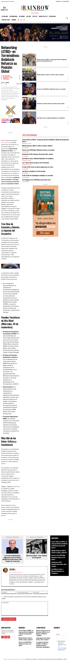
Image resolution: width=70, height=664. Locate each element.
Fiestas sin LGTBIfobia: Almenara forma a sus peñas (51, 89)
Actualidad (6, 76)
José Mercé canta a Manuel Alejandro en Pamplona (51, 118)
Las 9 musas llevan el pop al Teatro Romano (35, 163)
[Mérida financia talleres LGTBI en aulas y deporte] (29, 74)
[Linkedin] (21, 527)
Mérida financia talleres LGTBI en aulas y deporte (50, 74)
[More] (29, 527)
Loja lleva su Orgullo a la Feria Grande (33, 171)
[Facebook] (10, 126)
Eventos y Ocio (7, 77)
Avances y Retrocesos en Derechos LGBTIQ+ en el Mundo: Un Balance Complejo (43, 633)
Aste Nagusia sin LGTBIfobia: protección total (36, 180)
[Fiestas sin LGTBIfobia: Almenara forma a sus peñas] (29, 88)
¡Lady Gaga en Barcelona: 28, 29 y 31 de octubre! (43, 639)
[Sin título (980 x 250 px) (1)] (10, 120)
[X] (14, 126)
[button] (67, 18)
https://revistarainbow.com (15, 572)
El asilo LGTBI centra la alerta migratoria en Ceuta (37, 167)
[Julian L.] (1, 83)
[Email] (25, 527)
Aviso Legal (20, 659)
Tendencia (6, 79)
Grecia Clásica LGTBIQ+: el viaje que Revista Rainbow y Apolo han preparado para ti (52, 60)
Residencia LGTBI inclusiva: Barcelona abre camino (50, 103)
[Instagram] (5, 637)
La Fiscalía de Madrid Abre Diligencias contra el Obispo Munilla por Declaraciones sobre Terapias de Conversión (12, 558)
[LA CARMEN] (35, 32)
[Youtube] (8, 637)
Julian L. (7, 83)
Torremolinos (5, 142)
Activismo (25, 147)
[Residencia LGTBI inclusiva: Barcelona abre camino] (29, 103)
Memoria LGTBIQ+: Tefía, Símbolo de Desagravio (36, 556)
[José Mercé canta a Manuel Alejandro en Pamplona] (29, 117)
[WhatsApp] (17, 126)
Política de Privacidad (10, 659)
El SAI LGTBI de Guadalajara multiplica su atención (37, 175)
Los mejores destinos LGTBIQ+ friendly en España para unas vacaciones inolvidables (43, 644)
